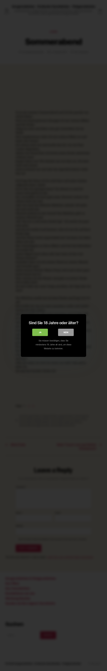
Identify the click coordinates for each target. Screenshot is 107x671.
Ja (40, 332)
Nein (66, 332)
